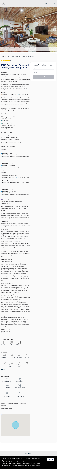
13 (32, 48)
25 (23, 50)
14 (35, 48)
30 (36, 50)
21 (52, 48)
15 (37, 48)
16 (40, 48)
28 (31, 50)
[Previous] (2, 29)
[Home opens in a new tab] (3, 3)
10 (25, 48)
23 (18, 50)
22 (55, 48)
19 (47, 48)
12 (30, 48)
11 (27, 48)
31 (38, 50)
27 (28, 50)
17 (42, 48)
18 (45, 48)
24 (21, 50)
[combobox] (47, 3)
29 (33, 50)
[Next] (54, 29)
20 (50, 48)
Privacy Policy (5, 467)
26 (26, 50)
